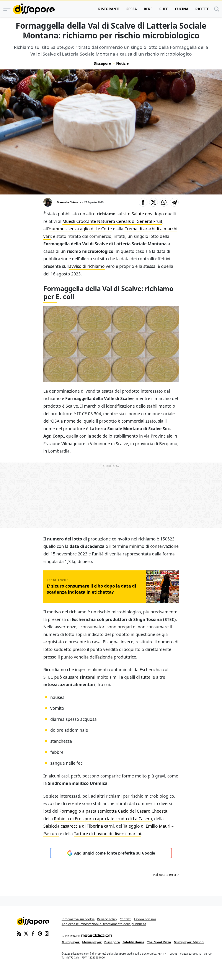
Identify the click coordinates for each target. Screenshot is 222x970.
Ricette (202, 9)
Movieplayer (92, 942)
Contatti (125, 919)
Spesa (131, 9)
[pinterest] (40, 933)
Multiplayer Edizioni (189, 942)
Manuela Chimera (69, 202)
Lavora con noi (145, 919)
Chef (163, 9)
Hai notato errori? (166, 875)
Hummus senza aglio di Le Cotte (80, 229)
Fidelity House (133, 942)
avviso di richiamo (87, 266)
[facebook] (33, 933)
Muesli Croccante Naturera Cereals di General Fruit (112, 221)
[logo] (34, 8)
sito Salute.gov (137, 214)
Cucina (181, 9)
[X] (26, 933)
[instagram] (47, 933)
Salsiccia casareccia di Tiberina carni (78, 826)
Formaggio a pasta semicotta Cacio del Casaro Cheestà (113, 811)
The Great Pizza (159, 942)
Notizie (122, 63)
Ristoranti (108, 9)
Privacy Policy (107, 919)
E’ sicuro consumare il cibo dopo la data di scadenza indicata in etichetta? (91, 589)
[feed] (19, 933)
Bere (148, 9)
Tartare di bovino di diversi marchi (107, 834)
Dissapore (102, 63)
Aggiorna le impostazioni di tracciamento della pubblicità (104, 924)
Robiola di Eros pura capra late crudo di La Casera (103, 819)
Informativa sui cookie (78, 919)
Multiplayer (71, 942)
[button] (143, 202)
